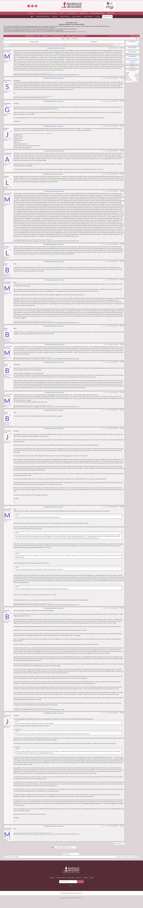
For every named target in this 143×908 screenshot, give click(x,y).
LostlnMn (106, 191)
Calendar (68, 38)
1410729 (122, 191)
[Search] (136, 38)
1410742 (122, 826)
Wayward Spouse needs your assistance (56, 48)
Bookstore (31, 13)
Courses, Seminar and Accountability (47, 13)
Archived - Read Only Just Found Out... (76, 36)
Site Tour (54, 16)
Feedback (52, 877)
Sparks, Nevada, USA (8, 277)
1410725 (122, 101)
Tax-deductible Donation (42, 16)
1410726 (122, 126)
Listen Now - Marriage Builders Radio (109, 6)
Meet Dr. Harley (65, 16)
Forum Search (132, 41)
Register (133, 36)
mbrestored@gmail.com (81, 31)
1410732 (122, 279)
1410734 (122, 344)
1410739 (122, 506)
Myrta (46, 436)
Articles (97, 16)
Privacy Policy (71, 877)
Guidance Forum (107, 16)
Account (91, 877)
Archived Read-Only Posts (57, 36)
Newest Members (132, 56)
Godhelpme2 (105, 126)
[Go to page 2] (124, 45)
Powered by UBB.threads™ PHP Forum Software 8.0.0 (71, 897)
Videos (62, 13)
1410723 (122, 47)
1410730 (122, 244)
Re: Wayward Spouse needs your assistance (54, 78)
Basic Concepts (76, 16)
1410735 (122, 362)
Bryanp (106, 280)
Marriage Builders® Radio (97, 13)
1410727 (122, 150)
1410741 (122, 712)
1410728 (122, 174)
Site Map (86, 877)
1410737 (122, 410)
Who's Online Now (132, 47)
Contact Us (119, 856)
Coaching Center (71, 13)
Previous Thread (34, 41)
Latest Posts (132, 66)
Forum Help (126, 856)
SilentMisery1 (105, 101)
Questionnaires (84, 13)
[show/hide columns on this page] (139, 38)
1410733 (122, 325)
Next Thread (94, 41)
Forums (38, 36)
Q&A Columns (88, 16)
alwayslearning (105, 174)
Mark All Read (15, 856)
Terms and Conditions (61, 877)
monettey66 (105, 78)
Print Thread (7, 45)
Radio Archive (111, 13)
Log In (138, 36)
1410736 (122, 392)
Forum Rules (7, 856)
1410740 (122, 608)
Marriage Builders (30, 36)
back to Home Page (71, 4)
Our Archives (45, 36)
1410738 (122, 428)
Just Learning (105, 507)
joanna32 (106, 151)
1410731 (122, 261)
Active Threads (74, 38)
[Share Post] (118, 78)
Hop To (52, 847)
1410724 (122, 78)
